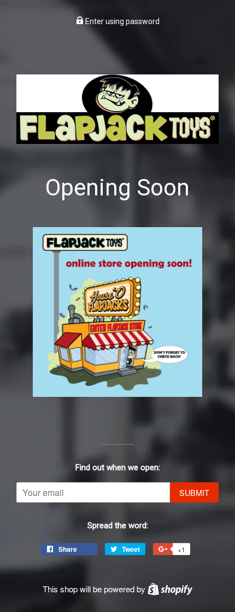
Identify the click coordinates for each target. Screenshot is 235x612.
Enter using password (122, 21)
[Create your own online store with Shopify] (170, 588)
